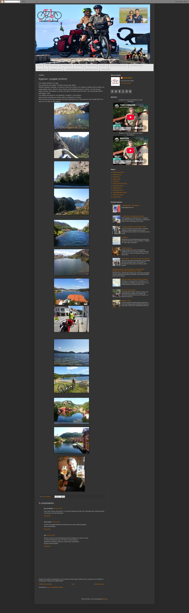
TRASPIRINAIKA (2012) (73, 69)
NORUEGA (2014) (136, 66)
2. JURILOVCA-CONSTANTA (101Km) (133, 216)
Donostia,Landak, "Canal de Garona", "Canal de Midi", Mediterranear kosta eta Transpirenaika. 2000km (129, 270)
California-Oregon (127, 248)
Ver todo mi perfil (126, 83)
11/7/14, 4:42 (56, 522)
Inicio (73, 584)
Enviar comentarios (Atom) (55, 587)
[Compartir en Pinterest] (64, 497)
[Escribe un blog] (58, 497)
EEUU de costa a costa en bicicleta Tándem (135, 279)
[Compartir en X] (60, 497)
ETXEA (39, 66)
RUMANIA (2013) (56, 69)
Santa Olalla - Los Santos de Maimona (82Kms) (136, 259)
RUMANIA (125, 237)
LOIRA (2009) (105, 69)
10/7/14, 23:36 (57, 508)
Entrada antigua (99, 584)
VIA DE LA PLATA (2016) (118, 66)
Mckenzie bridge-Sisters (129, 290)
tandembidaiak (127, 78)
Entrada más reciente (45, 584)
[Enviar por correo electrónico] (55, 497)
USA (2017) (103, 66)
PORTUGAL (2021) (51, 66)
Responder (47, 516)
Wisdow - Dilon (126, 300)
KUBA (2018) (91, 66)
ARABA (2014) (42, 69)
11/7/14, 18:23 (50, 535)
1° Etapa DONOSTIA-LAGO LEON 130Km (134, 227)
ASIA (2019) (79, 66)
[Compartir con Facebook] (62, 497)
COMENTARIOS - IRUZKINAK (130, 205)
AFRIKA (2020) (67, 66)
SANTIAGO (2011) (91, 69)
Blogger (105, 599)
